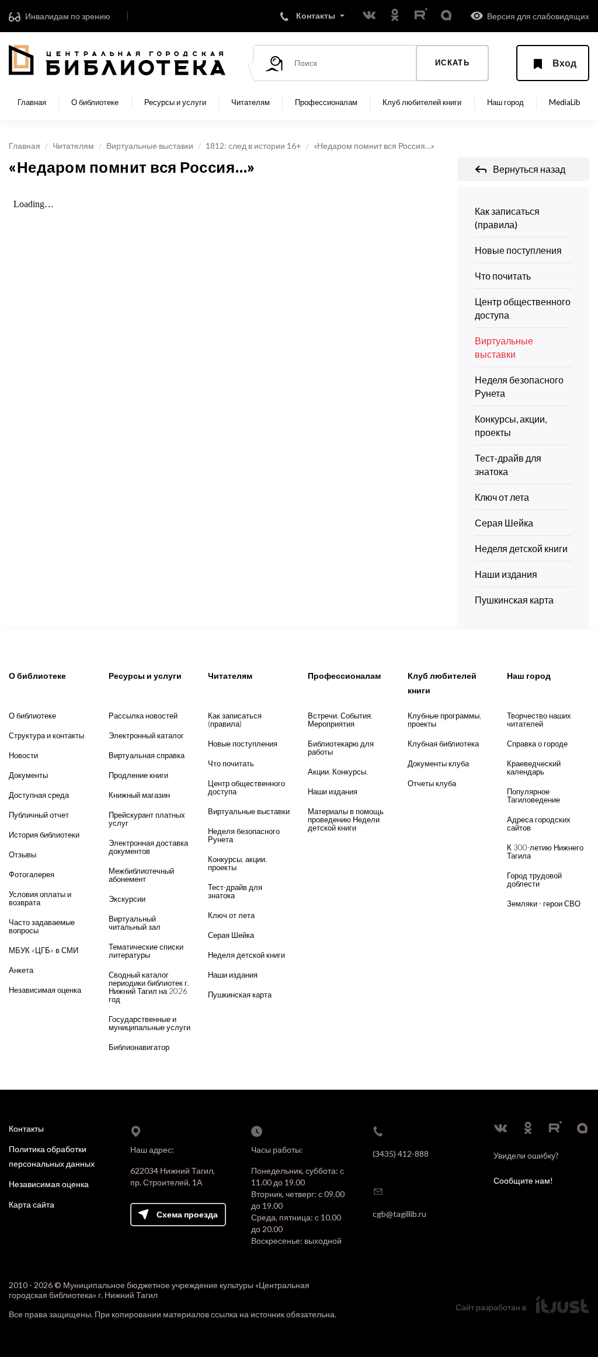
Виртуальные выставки (149, 146)
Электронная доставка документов (148, 847)
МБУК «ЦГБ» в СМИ (43, 950)
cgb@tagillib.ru (399, 1214)
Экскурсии (127, 899)
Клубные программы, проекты (444, 719)
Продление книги (138, 775)
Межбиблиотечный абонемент (141, 875)
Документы (28, 775)
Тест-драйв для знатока (508, 464)
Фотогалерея (31, 874)
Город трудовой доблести (534, 879)
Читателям (73, 146)
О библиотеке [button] (95, 102)
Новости (23, 755)
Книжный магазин (139, 795)
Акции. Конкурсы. (338, 772)
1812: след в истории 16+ (253, 146)
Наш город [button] (505, 102)
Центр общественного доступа (523, 308)
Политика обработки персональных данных (52, 1156)
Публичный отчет (39, 815)
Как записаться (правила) (507, 217)
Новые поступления (518, 250)
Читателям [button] (250, 102)
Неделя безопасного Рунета (519, 386)
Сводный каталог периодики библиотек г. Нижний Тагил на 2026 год (149, 987)
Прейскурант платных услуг (147, 819)
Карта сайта (31, 1204)
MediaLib (564, 102)
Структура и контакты (46, 735)
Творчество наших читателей (539, 719)
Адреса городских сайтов (539, 823)
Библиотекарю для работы (341, 747)
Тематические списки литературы (146, 951)
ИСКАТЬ (452, 62)
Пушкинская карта (514, 599)
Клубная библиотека (443, 743)
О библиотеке (32, 715)
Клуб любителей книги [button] (422, 102)
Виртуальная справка (147, 755)
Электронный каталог (146, 735)
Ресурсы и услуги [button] (175, 102)
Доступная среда (39, 795)
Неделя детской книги (521, 548)
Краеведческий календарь (534, 767)
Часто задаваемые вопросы (42, 926)
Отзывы (22, 854)
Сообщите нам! (523, 1180)
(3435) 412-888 (401, 1154)
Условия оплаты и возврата (40, 898)
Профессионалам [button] (326, 102)
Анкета (21, 970)
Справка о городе (537, 743)
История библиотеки (44, 835)
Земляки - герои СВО (543, 903)
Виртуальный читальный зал (135, 923)
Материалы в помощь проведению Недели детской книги (346, 819)
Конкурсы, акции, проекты (511, 425)
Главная (32, 102)
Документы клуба (438, 763)
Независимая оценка (45, 990)
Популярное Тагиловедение (533, 795)
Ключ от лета (502, 497)
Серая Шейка (504, 522)
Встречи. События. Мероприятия (340, 719)
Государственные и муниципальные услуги (149, 1023)
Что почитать (503, 275)
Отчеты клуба (432, 783)
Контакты (26, 1128)
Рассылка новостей (143, 715)
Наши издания (506, 574)
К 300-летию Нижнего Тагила (545, 851)
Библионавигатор (139, 1047)
